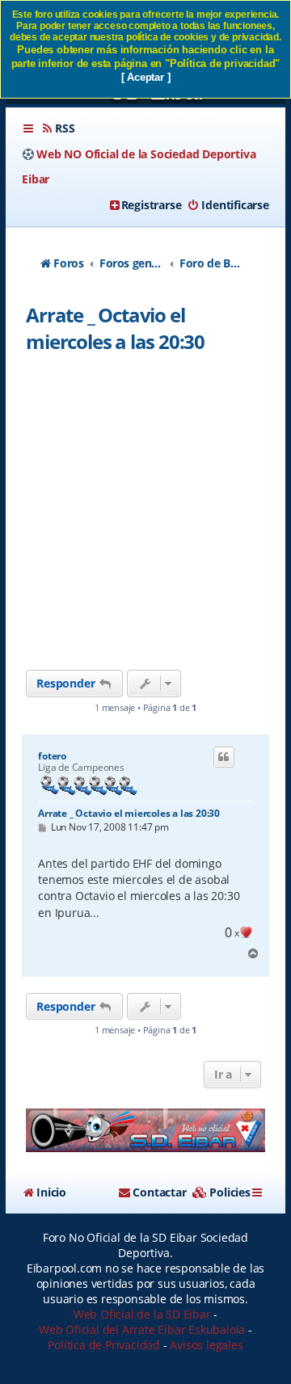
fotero (52, 756)
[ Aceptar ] (146, 77)
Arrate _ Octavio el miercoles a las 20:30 (115, 328)
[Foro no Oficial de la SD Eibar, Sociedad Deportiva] (145, 1130)
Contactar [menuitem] (159, 1192)
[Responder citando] (223, 757)
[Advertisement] (145, 516)
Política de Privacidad (104, 1344)
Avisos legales (206, 1344)
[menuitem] (57, 128)
